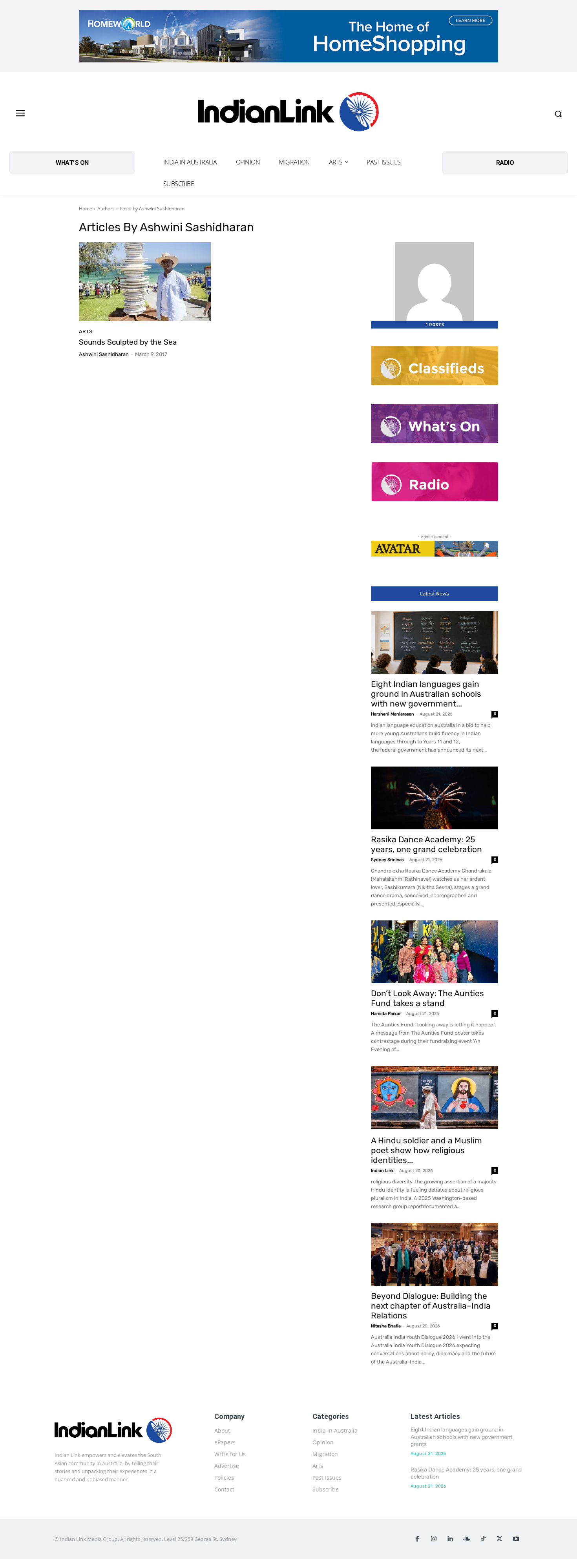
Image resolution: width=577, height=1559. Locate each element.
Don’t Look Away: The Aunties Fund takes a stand (427, 998)
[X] (499, 1539)
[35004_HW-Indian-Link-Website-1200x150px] (288, 36)
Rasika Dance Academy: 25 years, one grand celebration (426, 844)
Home (85, 208)
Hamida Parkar (386, 1013)
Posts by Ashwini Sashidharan (152, 208)
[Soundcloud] (466, 1539)
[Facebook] (417, 1539)
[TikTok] (483, 1539)
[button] (558, 113)
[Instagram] (433, 1539)
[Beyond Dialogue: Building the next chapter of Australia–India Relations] (434, 1254)
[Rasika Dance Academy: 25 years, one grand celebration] (434, 798)
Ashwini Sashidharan (104, 354)
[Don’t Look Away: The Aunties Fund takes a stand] (434, 951)
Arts (85, 331)
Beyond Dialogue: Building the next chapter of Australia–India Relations (431, 1305)
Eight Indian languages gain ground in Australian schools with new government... (426, 693)
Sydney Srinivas (387, 859)
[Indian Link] (288, 114)
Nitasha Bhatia (386, 1326)
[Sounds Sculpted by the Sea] (145, 281)
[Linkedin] (450, 1539)
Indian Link (382, 1170)
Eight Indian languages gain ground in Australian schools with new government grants (461, 1436)
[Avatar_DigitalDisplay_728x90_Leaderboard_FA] (434, 549)
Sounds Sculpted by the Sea (128, 342)
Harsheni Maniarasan (392, 714)
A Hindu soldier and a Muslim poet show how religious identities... (426, 1150)
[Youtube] (516, 1539)
